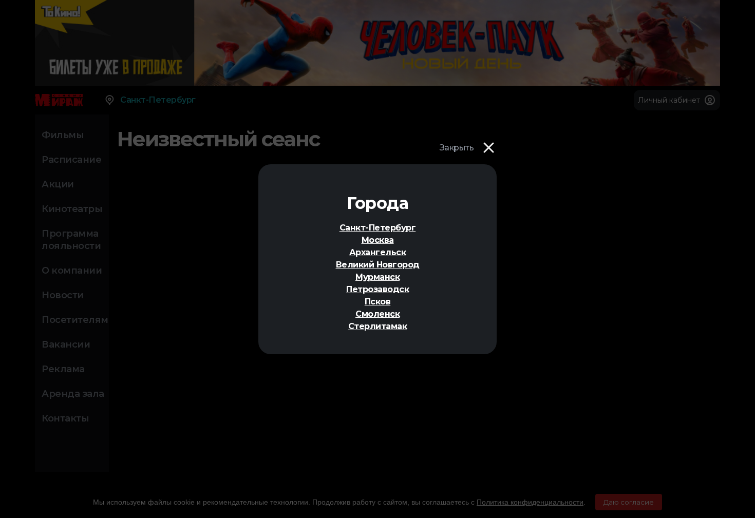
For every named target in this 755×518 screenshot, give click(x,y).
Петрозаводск (377, 289)
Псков (378, 301)
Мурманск (377, 277)
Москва (378, 240)
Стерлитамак (377, 326)
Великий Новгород (378, 265)
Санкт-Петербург (377, 228)
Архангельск (377, 252)
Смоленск (377, 314)
